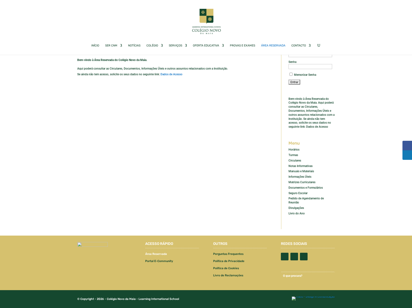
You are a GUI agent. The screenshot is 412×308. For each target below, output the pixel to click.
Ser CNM (111, 45)
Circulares (294, 160)
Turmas (293, 155)
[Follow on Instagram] (294, 256)
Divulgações (296, 208)
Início (95, 45)
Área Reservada (273, 45)
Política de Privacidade (228, 261)
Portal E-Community (159, 261)
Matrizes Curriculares (301, 182)
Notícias (134, 45)
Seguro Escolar (298, 193)
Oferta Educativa (206, 45)
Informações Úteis (299, 176)
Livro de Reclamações (228, 275)
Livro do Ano (296, 213)
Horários (293, 149)
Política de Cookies (226, 268)
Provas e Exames (242, 45)
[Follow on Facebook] (284, 256)
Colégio (152, 45)
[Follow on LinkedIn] (304, 256)
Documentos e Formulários (305, 187)
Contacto (298, 45)
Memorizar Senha (304, 74)
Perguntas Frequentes (228, 254)
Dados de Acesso (171, 74)
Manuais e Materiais (301, 171)
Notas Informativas (300, 166)
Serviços (175, 45)
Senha (292, 62)
